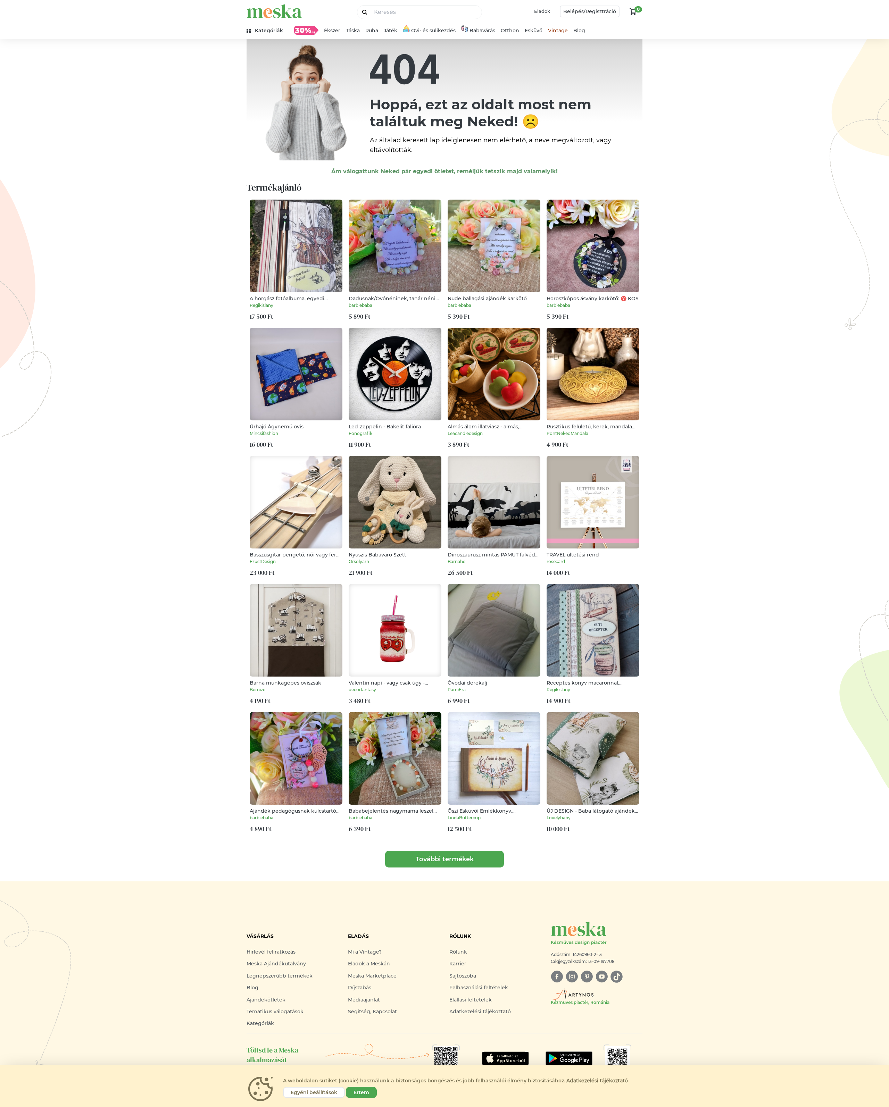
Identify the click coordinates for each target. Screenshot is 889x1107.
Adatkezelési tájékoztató (480, 1011)
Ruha (371, 30)
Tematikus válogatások (275, 1011)
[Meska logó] (274, 11)
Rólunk (458, 952)
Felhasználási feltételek (478, 987)
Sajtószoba (462, 976)
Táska (353, 30)
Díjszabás (359, 987)
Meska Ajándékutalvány (276, 964)
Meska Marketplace (372, 976)
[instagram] (572, 977)
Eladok (542, 11)
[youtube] (602, 977)
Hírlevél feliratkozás (271, 952)
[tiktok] (616, 977)
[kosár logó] (633, 11)
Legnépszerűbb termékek (280, 976)
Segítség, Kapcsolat (372, 1011)
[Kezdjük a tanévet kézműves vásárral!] (306, 30)
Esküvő (533, 30)
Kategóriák (260, 1023)
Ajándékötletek (266, 1000)
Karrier (457, 964)
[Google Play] (505, 1058)
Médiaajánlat (364, 1000)
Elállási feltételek (470, 1000)
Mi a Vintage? (365, 952)
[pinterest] (587, 977)
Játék (390, 30)
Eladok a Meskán (369, 964)
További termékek (445, 859)
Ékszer (332, 30)
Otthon (510, 30)
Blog (579, 30)
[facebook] (557, 977)
